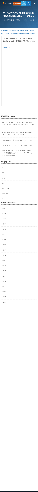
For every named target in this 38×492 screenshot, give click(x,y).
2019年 (4, 245)
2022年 (4, 229)
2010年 (4, 291)
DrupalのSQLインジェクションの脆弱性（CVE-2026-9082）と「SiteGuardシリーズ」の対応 (17, 133)
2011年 (4, 286)
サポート (4, 183)
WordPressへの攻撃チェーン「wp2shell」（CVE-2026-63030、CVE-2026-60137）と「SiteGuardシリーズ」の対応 (18, 124)
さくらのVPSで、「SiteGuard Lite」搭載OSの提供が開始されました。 (18, 33)
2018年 (4, 250)
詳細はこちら (7, 48)
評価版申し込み (19, 4)
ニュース (4, 199)
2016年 (4, 260)
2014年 (4, 271)
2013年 (4, 276)
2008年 (4, 302)
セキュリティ (5, 188)
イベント (4, 178)
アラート (4, 173)
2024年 (4, 219)
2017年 (4, 255)
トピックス (31, 30)
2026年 (4, 208)
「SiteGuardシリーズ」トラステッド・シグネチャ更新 (17, 140)
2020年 (4, 239)
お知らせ (24, 30)
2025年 (4, 213)
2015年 (4, 265)
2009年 (4, 297)
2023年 (4, 224)
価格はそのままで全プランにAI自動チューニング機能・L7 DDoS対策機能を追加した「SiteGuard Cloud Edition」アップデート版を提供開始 (18, 153)
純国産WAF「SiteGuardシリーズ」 (11, 30)
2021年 (4, 234)
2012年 (4, 281)
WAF (3, 167)
